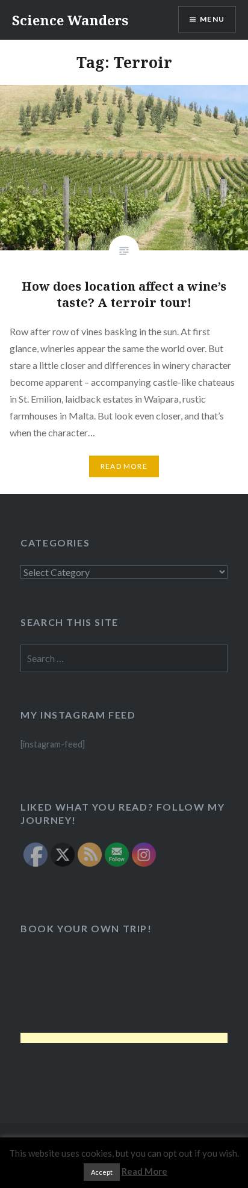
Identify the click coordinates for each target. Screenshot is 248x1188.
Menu (212, 18)
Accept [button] (102, 1172)
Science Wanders (70, 20)
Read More (124, 466)
